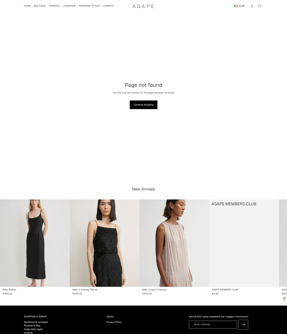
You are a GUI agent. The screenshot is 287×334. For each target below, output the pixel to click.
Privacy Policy (114, 322)
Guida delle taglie (33, 329)
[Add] (274, 282)
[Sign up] (243, 325)
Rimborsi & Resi (32, 325)
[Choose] (65, 282)
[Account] (252, 6)
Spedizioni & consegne (36, 322)
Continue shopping (143, 104)
